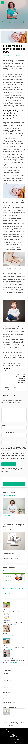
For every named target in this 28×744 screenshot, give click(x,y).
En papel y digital (7, 529)
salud (4, 610)
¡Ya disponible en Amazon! (9, 553)
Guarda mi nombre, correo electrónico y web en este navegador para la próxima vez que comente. (13, 448)
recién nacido (16, 389)
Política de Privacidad (8, 677)
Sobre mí (5, 695)
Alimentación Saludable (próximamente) (13, 588)
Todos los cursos (7, 570)
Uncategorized (7, 620)
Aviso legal (14, 734)
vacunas (5, 633)
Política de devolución (8, 687)
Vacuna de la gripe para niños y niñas (12, 635)
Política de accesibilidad (14, 739)
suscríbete (17, 355)
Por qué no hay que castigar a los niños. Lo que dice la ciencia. (20, 379)
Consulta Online (7, 515)
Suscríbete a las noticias (9, 702)
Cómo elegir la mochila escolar (10, 611)
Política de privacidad (14, 736)
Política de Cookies (7, 680)
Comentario (5, 407)
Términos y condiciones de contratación (12, 684)
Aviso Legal (5, 673)
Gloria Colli (8, 55)
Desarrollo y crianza (8, 57)
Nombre (4, 425)
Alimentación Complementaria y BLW (12, 585)
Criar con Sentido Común (14, 365)
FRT (18, 725)
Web (2, 440)
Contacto (5, 698)
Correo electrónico (7, 432)
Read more (21, 611)
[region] (14, 577)
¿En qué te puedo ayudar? (9, 495)
